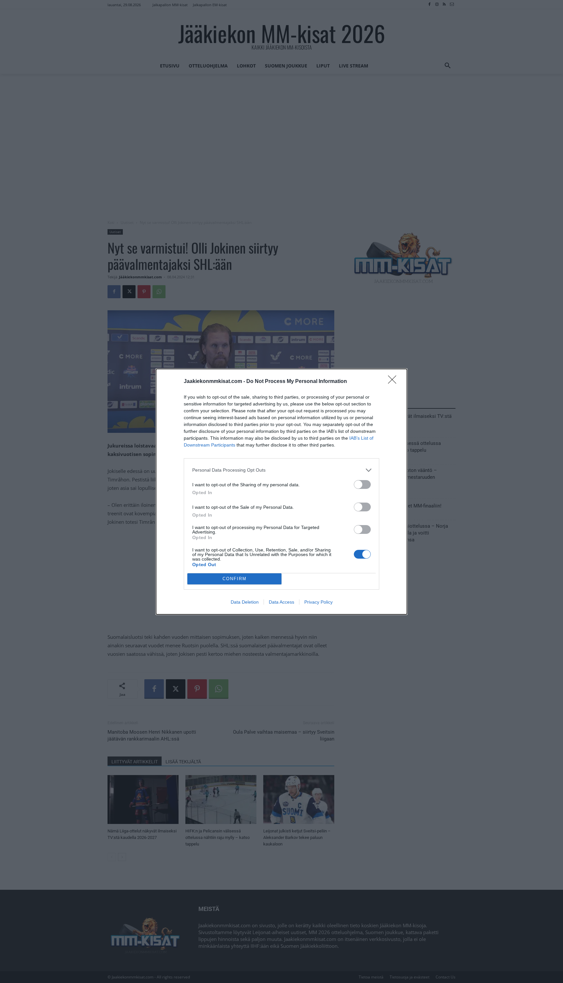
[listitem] (281, 470)
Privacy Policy (318, 602)
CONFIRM (235, 578)
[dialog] (281, 491)
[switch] (362, 484)
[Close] (394, 381)
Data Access (281, 602)
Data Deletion (245, 602)
